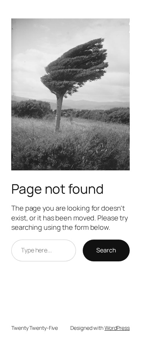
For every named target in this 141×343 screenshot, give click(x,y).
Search (106, 250)
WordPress (117, 327)
